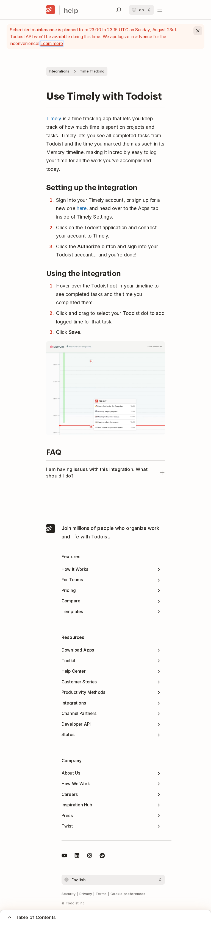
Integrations (59, 71)
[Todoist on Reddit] (102, 856)
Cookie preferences (127, 894)
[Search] (119, 10)
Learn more (51, 43)
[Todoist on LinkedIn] (77, 856)
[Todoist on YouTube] (64, 856)
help (71, 10)
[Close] (197, 30)
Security (69, 894)
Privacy (85, 894)
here (82, 208)
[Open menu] (160, 10)
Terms (101, 894)
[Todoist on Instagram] (90, 856)
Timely (54, 118)
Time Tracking (92, 71)
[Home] (50, 10)
